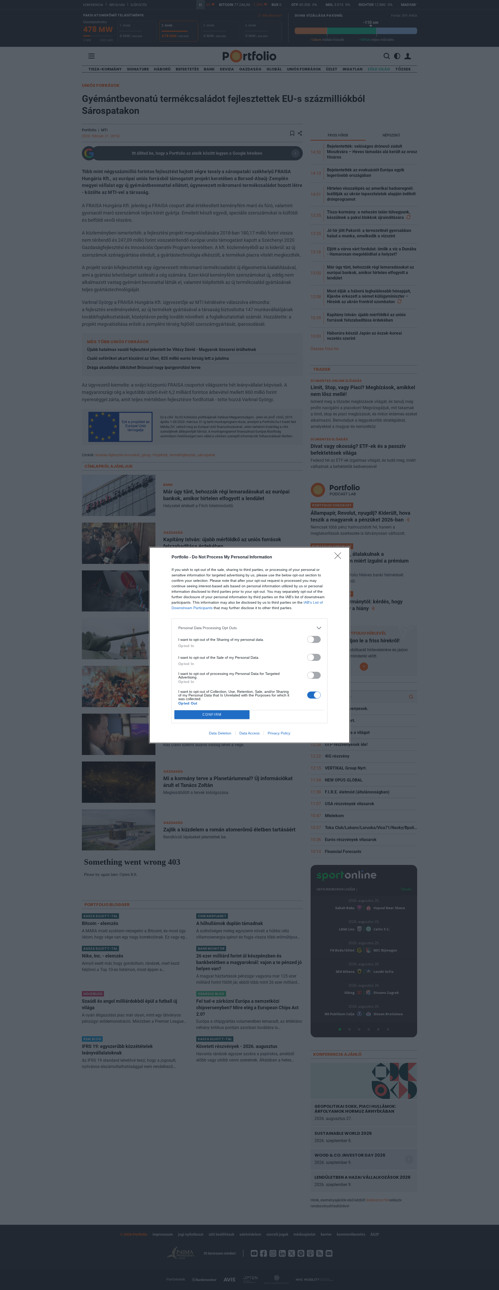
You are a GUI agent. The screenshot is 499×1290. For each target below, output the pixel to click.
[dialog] (249, 645)
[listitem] (249, 628)
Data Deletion (220, 733)
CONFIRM (212, 714)
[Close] (339, 557)
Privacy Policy (279, 733)
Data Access (249, 733)
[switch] (314, 639)
